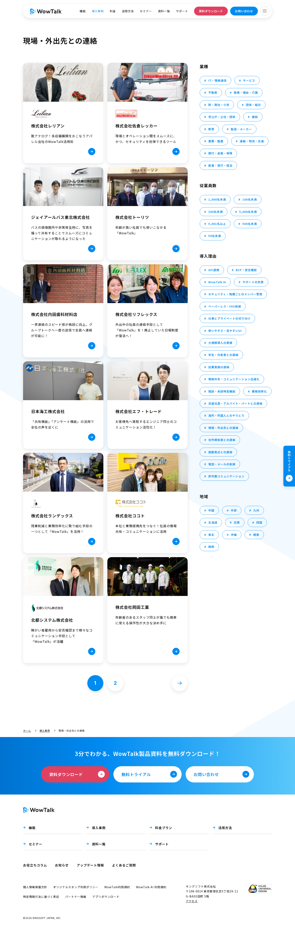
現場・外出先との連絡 (223, 428)
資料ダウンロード (211, 11)
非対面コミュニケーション (226, 476)
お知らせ (62, 865)
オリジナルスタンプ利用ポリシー (75, 887)
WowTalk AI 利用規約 (151, 887)
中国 (211, 510)
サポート (182, 11)
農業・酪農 (215, 141)
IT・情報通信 (217, 80)
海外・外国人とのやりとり (226, 415)
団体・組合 (253, 105)
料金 (113, 11)
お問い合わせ (244, 11)
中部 (234, 510)
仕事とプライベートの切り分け (229, 318)
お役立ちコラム (35, 865)
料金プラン (163, 827)
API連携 (213, 270)
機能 (83, 11)
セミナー (146, 11)
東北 (211, 535)
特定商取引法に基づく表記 (41, 897)
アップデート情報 (90, 865)
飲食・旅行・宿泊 (220, 165)
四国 (259, 522)
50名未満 (214, 236)
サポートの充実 (253, 282)
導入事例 (98, 11)
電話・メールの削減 (221, 464)
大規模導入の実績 (220, 343)
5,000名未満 (248, 212)
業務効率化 (259, 391)
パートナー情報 (75, 897)
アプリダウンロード (105, 897)
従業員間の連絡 (218, 367)
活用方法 (128, 11)
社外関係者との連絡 (221, 440)
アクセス (192, 901)
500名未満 (249, 224)
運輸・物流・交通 (252, 141)
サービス (249, 80)
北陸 (237, 522)
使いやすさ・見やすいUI (225, 331)
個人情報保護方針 (35, 887)
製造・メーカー (241, 129)
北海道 (212, 522)
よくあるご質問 (124, 865)
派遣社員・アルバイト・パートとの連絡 (235, 403)
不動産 (212, 92)
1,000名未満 (217, 199)
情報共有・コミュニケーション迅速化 (233, 379)
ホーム (27, 730)
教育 (211, 129)
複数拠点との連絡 (220, 452)
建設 (255, 117)
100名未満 (249, 199)
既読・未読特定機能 (221, 391)
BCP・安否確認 (246, 270)
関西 (211, 547)
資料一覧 (164, 11)
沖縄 (234, 535)
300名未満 (215, 212)
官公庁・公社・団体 (221, 117)
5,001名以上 (217, 224)
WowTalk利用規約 (117, 887)
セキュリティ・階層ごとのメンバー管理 (235, 294)
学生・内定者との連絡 (223, 355)
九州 (256, 510)
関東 (256, 535)
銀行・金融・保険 (220, 153)
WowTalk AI (217, 282)
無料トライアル (289, 461)
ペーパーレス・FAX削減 (224, 306)
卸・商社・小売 (218, 105)
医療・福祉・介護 (246, 92)
